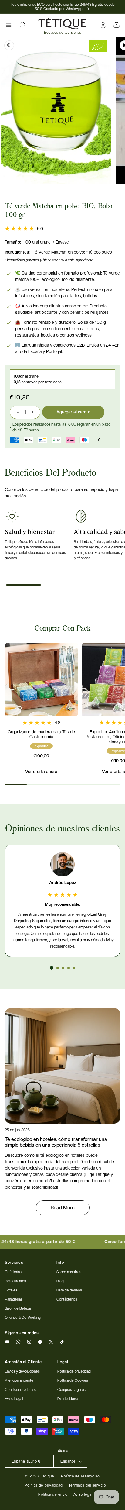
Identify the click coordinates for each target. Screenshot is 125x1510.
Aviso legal (83, 1494)
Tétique (47, 1476)
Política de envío (53, 1494)
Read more (63, 1208)
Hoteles (11, 1290)
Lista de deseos (69, 1290)
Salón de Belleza (18, 1308)
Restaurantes (15, 1281)
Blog (60, 1281)
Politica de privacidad (74, 1371)
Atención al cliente (19, 1380)
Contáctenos (66, 1299)
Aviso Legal (14, 1399)
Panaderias (13, 1299)
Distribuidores (68, 1399)
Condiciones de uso (20, 1389)
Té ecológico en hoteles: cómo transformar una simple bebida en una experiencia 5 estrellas (56, 1142)
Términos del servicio (87, 1485)
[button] (9, 25)
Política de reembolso (80, 1476)
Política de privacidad (43, 1485)
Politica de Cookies (72, 1380)
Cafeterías (13, 1272)
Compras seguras (71, 1389)
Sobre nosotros (68, 1272)
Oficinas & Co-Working (23, 1317)
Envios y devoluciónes (22, 1371)
